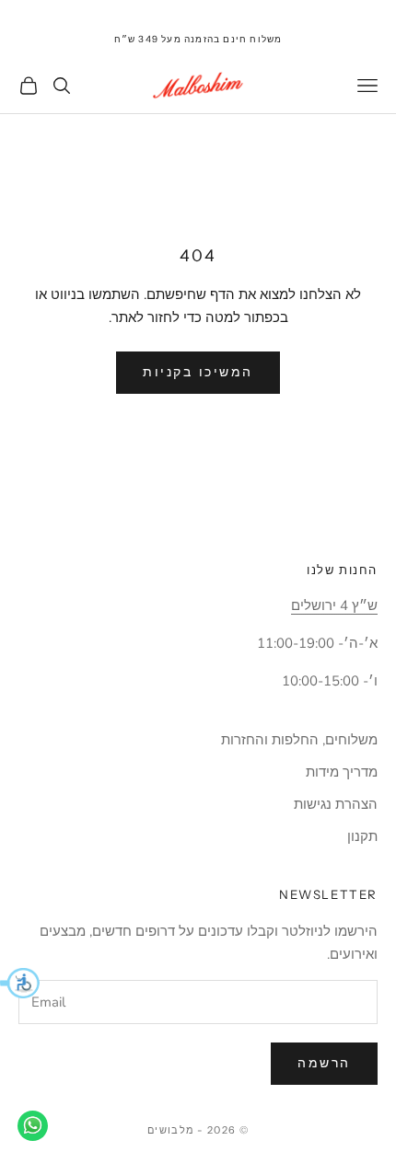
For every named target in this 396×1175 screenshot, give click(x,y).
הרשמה (324, 1063)
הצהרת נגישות (336, 804)
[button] (20, 982)
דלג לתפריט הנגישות (339, 10)
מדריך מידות (342, 772)
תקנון (362, 836)
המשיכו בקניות (198, 372)
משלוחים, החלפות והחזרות (299, 740)
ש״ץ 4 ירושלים (334, 605)
